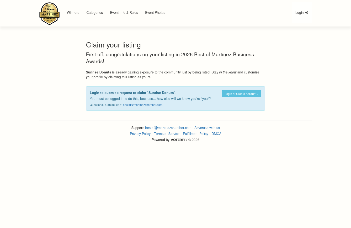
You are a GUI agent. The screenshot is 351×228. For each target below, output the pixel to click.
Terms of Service (167, 133)
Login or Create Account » (242, 94)
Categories (94, 12)
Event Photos (155, 12)
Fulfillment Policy (195, 133)
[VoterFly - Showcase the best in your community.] (178, 139)
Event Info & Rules (124, 12)
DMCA (216, 133)
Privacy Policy (140, 133)
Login (300, 12)
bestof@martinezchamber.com (142, 105)
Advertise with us (207, 127)
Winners (73, 12)
